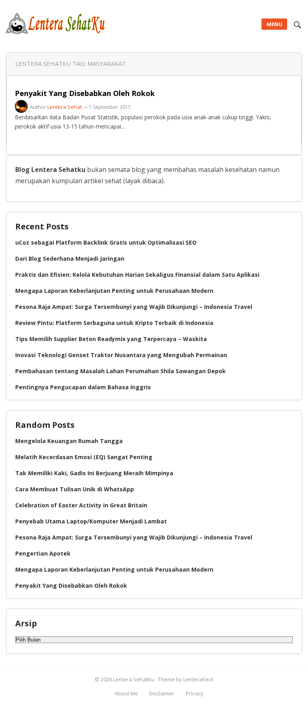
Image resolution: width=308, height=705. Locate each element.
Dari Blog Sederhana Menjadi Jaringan (69, 258)
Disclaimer (161, 693)
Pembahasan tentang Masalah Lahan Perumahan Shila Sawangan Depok (120, 371)
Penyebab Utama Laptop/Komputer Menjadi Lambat (91, 521)
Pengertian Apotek (43, 553)
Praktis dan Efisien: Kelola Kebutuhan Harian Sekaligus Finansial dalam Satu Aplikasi (137, 274)
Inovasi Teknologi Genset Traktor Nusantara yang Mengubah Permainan (121, 355)
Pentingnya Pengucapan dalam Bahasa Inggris (83, 387)
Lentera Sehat (64, 106)
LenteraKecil (198, 679)
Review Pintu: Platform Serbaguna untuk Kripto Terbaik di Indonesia (114, 323)
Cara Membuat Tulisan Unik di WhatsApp (74, 489)
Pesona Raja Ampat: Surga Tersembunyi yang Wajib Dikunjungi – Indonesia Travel (133, 307)
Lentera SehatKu (134, 679)
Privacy (194, 693)
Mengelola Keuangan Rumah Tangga (69, 441)
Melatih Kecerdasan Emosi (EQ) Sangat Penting (83, 457)
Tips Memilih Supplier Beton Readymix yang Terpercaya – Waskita (111, 339)
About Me (126, 693)
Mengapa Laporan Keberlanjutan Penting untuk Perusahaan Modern (114, 290)
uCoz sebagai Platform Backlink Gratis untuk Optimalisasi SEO (106, 242)
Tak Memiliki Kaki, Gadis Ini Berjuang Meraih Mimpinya (94, 473)
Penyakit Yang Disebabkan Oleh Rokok (85, 93)
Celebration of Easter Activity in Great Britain (81, 505)
